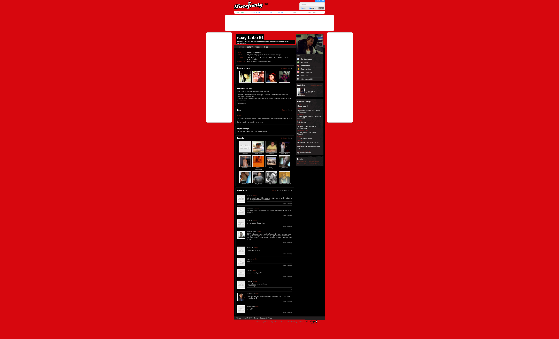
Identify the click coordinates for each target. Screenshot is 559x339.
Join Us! (238, 318)
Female (280, 12)
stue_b (271, 167)
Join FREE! (240, 12)
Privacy (270, 318)
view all (290, 68)
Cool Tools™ (293, 12)
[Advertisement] (279, 23)
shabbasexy (245, 183)
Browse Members (256, 12)
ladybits (249, 270)
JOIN (323, 1)
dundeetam (251, 306)
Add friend (304, 62)
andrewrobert (251, 231)
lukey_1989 (284, 153)
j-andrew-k (285, 167)
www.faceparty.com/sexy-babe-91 (259, 61)
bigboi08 (271, 153)
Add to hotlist (305, 66)
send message (287, 203)
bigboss (249, 259)
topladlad (245, 153)
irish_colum (258, 183)
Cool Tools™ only (313, 161)
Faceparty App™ (311, 12)
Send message (306, 59)
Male (271, 12)
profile (241, 47)
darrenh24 (245, 167)
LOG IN (318, 1)
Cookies (263, 318)
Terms (256, 318)
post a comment (282, 190)
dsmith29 (250, 247)
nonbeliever (251, 294)
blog (266, 47)
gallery (250, 47)
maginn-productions (258, 168)
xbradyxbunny (271, 183)
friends (258, 47)
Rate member (306, 69)
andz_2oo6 (258, 153)
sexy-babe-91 (250, 37)
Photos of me (310, 91)
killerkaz (250, 281)
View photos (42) (307, 79)
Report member (306, 72)
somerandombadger (285, 183)
